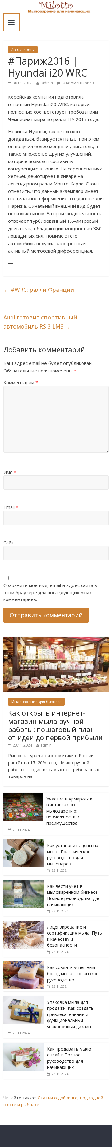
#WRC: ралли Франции (38, 289)
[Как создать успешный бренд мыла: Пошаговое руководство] (23, 964)
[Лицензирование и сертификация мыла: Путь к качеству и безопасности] (23, 924)
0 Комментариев (78, 83)
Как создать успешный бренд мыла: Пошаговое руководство (73, 973)
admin (48, 83)
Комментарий (20, 382)
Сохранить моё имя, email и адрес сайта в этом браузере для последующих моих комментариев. (50, 592)
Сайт (8, 542)
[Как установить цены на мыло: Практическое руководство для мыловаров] (23, 843)
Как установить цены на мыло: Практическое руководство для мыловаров (72, 854)
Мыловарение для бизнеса (36, 701)
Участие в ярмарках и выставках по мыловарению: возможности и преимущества (69, 811)
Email (10, 507)
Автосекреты (23, 49)
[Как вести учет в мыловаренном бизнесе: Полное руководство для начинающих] (23, 883)
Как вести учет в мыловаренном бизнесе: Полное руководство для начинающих (73, 895)
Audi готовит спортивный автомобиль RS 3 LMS (40, 322)
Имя (9, 472)
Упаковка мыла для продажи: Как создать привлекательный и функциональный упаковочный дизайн (70, 1014)
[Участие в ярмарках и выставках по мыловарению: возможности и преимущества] (23, 796)
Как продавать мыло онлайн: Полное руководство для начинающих (69, 1058)
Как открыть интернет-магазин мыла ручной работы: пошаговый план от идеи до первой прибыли (55, 725)
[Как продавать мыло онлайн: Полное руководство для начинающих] (23, 1046)
